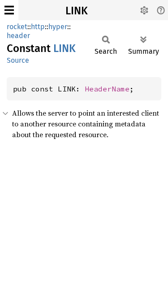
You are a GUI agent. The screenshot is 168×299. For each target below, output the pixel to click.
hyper (57, 26)
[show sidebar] (9, 10)
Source (18, 60)
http (38, 26)
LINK (76, 10)
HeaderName (107, 88)
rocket (17, 26)
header (18, 35)
